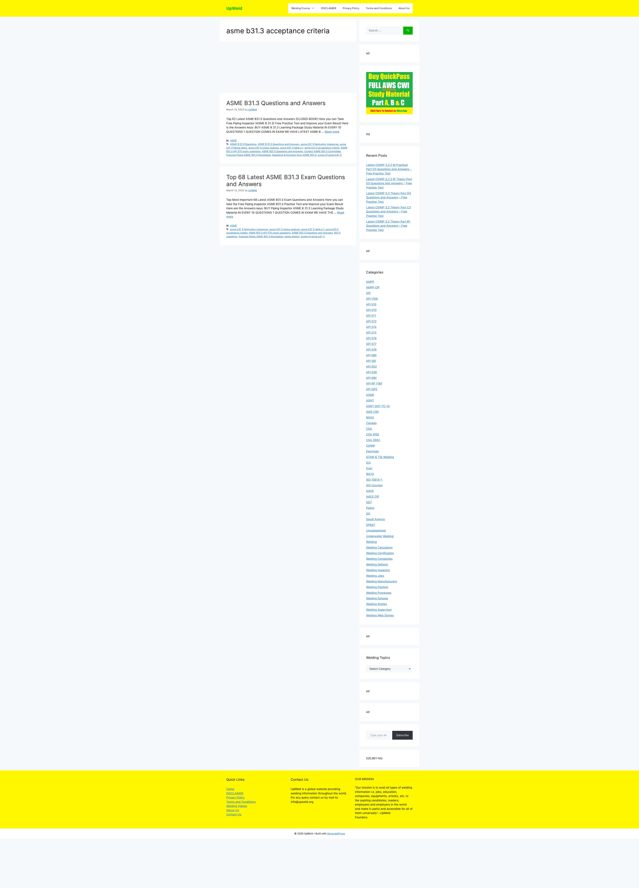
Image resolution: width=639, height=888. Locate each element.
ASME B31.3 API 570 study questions (270, 232)
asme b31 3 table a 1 (291, 147)
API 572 (371, 321)
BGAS (370, 417)
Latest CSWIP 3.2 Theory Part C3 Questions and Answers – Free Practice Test (388, 212)
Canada (371, 423)
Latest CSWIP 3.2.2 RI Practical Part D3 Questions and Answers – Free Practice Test (389, 169)
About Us (404, 8)
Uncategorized (376, 530)
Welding (371, 542)
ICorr (369, 468)
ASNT (370, 400)
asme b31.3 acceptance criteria (322, 147)
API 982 (371, 378)
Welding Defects (377, 564)
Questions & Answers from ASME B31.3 (294, 155)
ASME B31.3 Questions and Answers (275, 102)
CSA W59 (372, 434)
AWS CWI (372, 411)
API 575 (371, 332)
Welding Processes (378, 592)
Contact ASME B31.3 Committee (322, 151)
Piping (370, 508)
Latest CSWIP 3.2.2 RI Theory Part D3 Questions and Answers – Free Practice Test (389, 183)
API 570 (371, 310)
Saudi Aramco (375, 519)
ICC (368, 462)
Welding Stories (376, 604)
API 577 (371, 344)
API (368, 293)
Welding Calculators (379, 547)
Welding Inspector (378, 570)
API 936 (371, 372)
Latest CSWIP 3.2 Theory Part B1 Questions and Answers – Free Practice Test (388, 226)
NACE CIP (372, 496)
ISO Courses (374, 485)
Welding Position (377, 587)
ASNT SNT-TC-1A (378, 406)
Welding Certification (380, 553)
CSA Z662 (373, 440)
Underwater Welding (380, 536)
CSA (369, 428)
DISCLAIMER (328, 8)
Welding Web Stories (380, 615)
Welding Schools (377, 598)
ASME (233, 140)
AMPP (370, 281)
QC (368, 513)
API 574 (371, 327)
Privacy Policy (351, 8)
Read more (332, 131)
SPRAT (370, 525)
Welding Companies (379, 559)
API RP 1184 (374, 383)
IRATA (370, 474)
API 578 (371, 349)
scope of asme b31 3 (329, 155)
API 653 (371, 366)
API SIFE (371, 389)
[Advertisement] (288, 68)
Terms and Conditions (379, 8)
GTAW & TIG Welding (380, 457)
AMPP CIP (373, 287)
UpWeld (234, 8)
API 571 (371, 315)
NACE (370, 491)
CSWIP (370, 445)
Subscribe (402, 735)
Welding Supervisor (379, 609)
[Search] (408, 31)
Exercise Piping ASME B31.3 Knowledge (248, 155)
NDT (369, 502)
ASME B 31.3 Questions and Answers (278, 144)
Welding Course (300, 8)
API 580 (371, 355)
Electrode (372, 451)
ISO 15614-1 (374, 479)
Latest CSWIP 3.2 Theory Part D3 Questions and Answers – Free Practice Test (388, 197)
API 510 (371, 304)
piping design (291, 236)
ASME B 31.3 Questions (243, 144)
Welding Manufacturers (381, 581)
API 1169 (372, 298)
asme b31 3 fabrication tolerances (320, 144)
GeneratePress (336, 833)
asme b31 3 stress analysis (263, 147)
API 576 (371, 338)
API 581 (371, 361)
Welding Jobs (375, 575)
